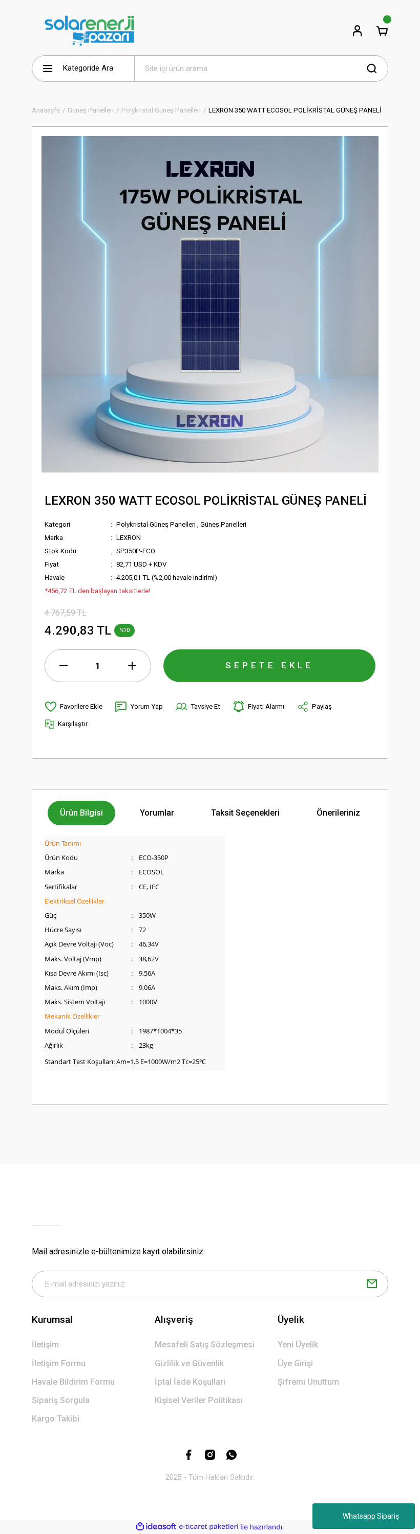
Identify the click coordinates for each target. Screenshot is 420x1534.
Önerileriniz (338, 813)
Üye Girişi (295, 1363)
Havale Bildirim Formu (73, 1382)
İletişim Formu (59, 1363)
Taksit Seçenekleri (245, 813)
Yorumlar (157, 813)
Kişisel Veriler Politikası (199, 1400)
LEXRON (128, 538)
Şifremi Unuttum (308, 1382)
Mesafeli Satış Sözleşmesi (205, 1344)
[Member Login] (357, 30)
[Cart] (382, 30)
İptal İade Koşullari (190, 1382)
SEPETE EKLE (269, 665)
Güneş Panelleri (223, 524)
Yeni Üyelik (298, 1344)
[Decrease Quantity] (63, 666)
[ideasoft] (156, 1526)
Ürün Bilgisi (81, 813)
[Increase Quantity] (132, 666)
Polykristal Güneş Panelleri (156, 524)
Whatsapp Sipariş (371, 1516)
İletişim (45, 1344)
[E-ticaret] (209, 1527)
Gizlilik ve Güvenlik (189, 1363)
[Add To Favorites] (73, 707)
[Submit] (371, 1284)
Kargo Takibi (55, 1419)
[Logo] (89, 30)
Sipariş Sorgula (61, 1400)
